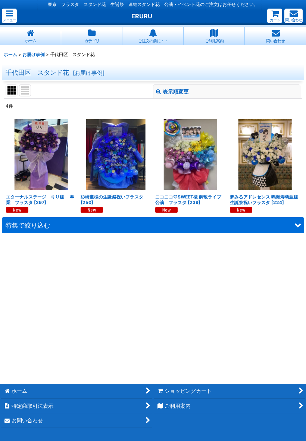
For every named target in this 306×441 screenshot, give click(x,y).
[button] (9, 16)
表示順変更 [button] (176, 91)
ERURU (141, 16)
